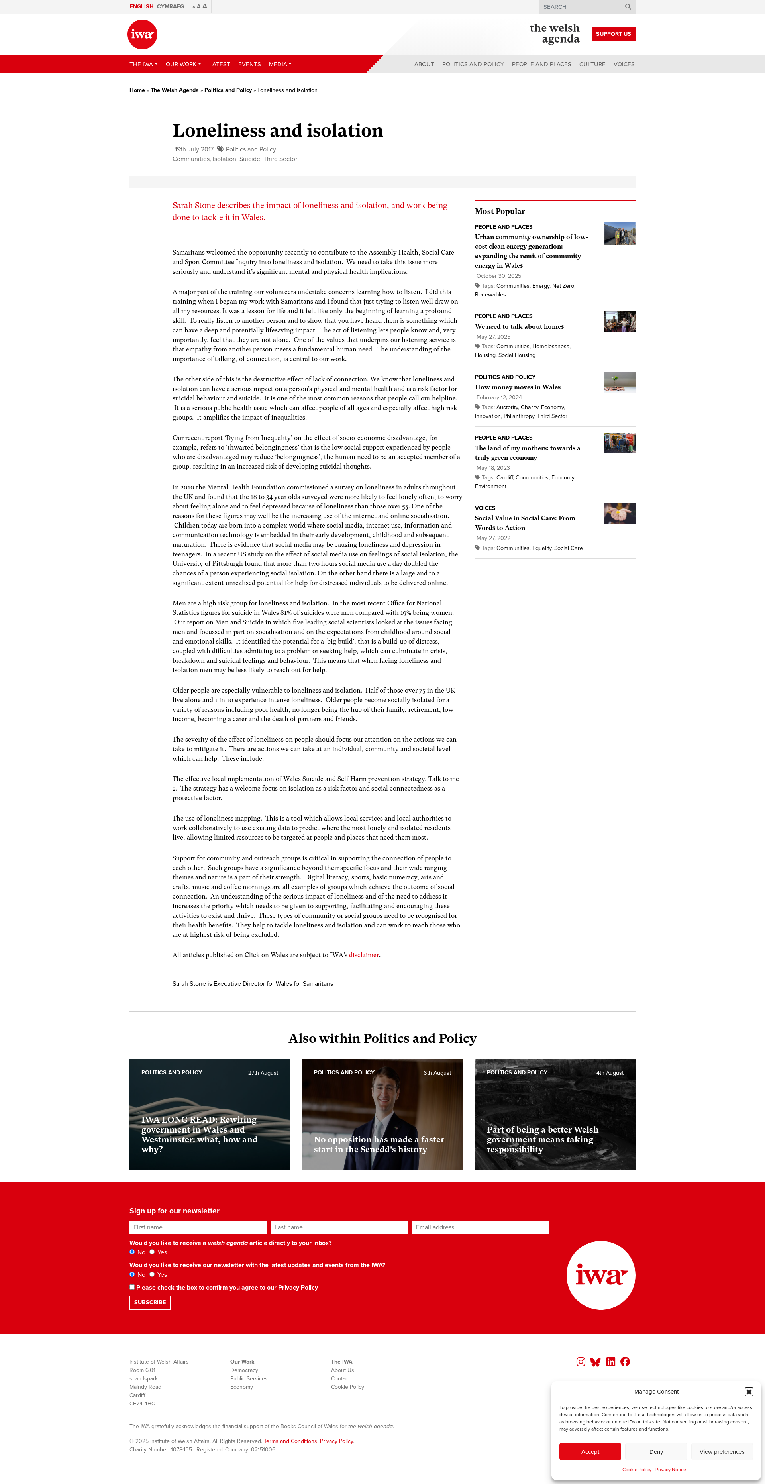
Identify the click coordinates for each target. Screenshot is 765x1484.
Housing (485, 355)
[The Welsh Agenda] (555, 34)
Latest (219, 64)
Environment (490, 486)
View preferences (722, 1451)
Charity (529, 407)
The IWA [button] (141, 64)
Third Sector (280, 159)
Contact (340, 1378)
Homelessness (550, 346)
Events (249, 64)
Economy (552, 407)
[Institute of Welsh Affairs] (142, 34)
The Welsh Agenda (175, 90)
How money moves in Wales (518, 387)
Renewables (490, 294)
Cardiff (504, 477)
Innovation (488, 416)
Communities (191, 159)
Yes (161, 1252)
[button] (749, 1392)
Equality (541, 548)
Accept (590, 1451)
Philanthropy (519, 416)
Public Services (249, 1378)
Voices (624, 64)
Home (137, 90)
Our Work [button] (181, 64)
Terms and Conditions (290, 1441)
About (424, 64)
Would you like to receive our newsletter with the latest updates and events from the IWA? (257, 1265)
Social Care (568, 548)
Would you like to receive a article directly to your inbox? (230, 1243)
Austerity (507, 407)
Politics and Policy (473, 64)
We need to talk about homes (519, 326)
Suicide (249, 159)
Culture (592, 64)
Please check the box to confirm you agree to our (226, 1288)
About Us (342, 1370)
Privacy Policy (298, 1288)
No (140, 1252)
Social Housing (517, 355)
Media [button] (278, 64)
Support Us (613, 34)
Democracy (244, 1370)
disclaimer (364, 955)
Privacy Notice (670, 1469)
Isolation (224, 159)
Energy (540, 286)
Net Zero (563, 286)
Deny (656, 1451)
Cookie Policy (636, 1469)
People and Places (541, 64)
